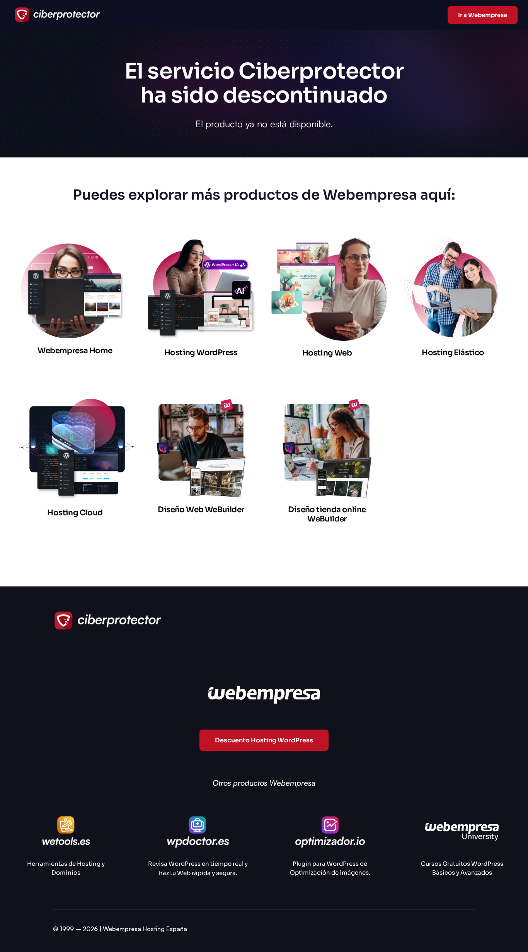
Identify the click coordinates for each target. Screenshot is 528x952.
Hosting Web (327, 353)
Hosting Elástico (453, 352)
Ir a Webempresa (482, 15)
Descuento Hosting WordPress (264, 740)
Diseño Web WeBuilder (201, 509)
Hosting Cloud (74, 513)
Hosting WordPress (201, 352)
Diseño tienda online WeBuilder (327, 514)
